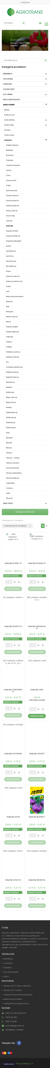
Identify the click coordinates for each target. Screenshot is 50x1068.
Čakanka (9, 160)
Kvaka (8, 286)
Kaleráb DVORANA (13, 753)
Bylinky (6, 110)
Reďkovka (10, 392)
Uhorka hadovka (12, 468)
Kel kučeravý (11, 261)
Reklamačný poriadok (13, 999)
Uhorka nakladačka (14, 473)
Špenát (9, 443)
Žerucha (9, 498)
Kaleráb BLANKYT (37, 816)
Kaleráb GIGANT (37, 753)
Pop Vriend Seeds (11, 972)
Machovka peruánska (14, 296)
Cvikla (8, 185)
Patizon (9, 342)
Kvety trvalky (9, 125)
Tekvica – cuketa (12, 458)
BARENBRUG (7, 73)
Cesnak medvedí (13, 165)
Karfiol (8, 246)
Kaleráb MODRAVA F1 (37, 627)
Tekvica (9, 453)
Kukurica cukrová (13, 276)
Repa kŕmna (11, 402)
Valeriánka (10, 483)
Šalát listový (10, 422)
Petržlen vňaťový (12, 357)
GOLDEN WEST (9, 89)
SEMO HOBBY (25, 43)
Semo (6, 976)
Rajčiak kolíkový (12, 372)
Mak (7, 306)
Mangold (9, 311)
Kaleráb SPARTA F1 (13, 626)
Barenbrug (8, 959)
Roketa (9, 407)
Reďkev (9, 387)
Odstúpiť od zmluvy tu (9, 1064)
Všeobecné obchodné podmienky (18, 994)
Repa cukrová (11, 397)
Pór (7, 362)
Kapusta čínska (12, 231)
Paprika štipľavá (12, 332)
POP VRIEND (7, 94)
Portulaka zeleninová (14, 367)
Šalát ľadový (11, 417)
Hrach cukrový (11, 211)
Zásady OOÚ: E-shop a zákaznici (17, 986)
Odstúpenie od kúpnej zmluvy (16, 1003)
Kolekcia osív (9, 115)
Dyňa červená (11, 190)
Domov (13, 43)
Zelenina (13, 45)
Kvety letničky (9, 120)
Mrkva (8, 321)
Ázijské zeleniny (12, 145)
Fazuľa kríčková (12, 200)
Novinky (7, 130)
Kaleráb (9, 226)
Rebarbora (10, 382)
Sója (8, 432)
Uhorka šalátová (12, 478)
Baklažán (9, 150)
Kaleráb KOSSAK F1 (37, 563)
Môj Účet (26, 2)
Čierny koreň (11, 180)
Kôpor (8, 271)
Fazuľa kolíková (12, 195)
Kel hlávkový (11, 251)
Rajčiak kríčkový (12, 377)
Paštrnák (9, 337)
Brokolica (9, 155)
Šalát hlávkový (11, 412)
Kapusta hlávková (13, 236)
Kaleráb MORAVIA (36, 880)
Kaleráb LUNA (36, 689)
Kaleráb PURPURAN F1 (13, 690)
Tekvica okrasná (12, 463)
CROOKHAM (8, 79)
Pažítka (9, 347)
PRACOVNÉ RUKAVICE (11, 99)
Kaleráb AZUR (13, 816)
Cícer (8, 175)
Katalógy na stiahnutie (25, 512)
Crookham (8, 963)
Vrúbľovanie (9, 135)
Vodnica (9, 488)
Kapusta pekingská (13, 241)
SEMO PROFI (8, 503)
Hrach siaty (10, 216)
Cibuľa (8, 170)
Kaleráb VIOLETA (13, 880)
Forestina (7, 967)
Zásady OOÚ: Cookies (13, 990)
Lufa (7, 291)
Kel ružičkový (11, 266)
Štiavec (9, 448)
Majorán (9, 301)
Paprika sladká (12, 327)
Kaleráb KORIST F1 (13, 563)
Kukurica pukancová (14, 281)
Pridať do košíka (13, 589)
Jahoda (9, 221)
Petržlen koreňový (13, 352)
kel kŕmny (10, 256)
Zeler (8, 493)
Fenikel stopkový (12, 205)
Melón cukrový (11, 316)
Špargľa (9, 438)
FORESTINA (7, 84)
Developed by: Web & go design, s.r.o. (17, 1063)
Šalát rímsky (11, 427)
